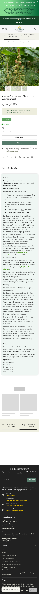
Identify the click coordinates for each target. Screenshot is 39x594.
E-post (6, 479)
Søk (3, 549)
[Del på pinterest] (15, 157)
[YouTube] (27, 591)
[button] (19, 137)
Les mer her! (19, 22)
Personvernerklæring (8, 567)
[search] (6, 29)
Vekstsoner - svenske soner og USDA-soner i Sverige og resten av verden (19, 573)
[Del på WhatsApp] (20, 157)
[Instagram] (22, 591)
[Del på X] (11, 157)
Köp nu (19, 143)
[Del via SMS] (32, 157)
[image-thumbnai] (2, 88)
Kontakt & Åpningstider (9, 555)
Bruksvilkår (5, 570)
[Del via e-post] (28, 157)
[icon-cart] (35, 29)
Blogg (4, 552)
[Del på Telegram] (24, 157)
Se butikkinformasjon (11, 151)
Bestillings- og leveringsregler (11, 561)
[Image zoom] (19, 66)
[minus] (4, 131)
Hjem (4, 42)
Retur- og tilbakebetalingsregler (12, 564)
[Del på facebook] (7, 157)
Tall (3, 128)
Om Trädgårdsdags (8, 558)
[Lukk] (18, 589)
